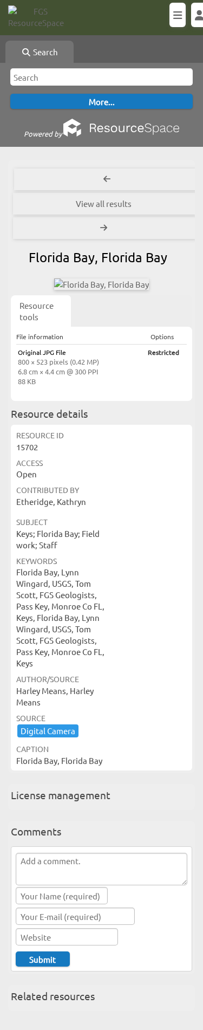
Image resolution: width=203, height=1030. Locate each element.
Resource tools (36, 311)
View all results (104, 203)
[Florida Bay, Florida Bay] (101, 284)
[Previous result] (107, 179)
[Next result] (105, 228)
